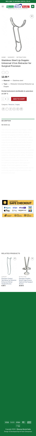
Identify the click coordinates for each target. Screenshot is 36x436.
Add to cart (19, 99)
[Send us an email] (12, 322)
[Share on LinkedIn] (21, 109)
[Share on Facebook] (7, 109)
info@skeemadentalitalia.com (15, 400)
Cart (6, 370)
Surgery (11, 57)
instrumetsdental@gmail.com (15, 404)
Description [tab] (6, 121)
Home (4, 57)
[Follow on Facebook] (4, 322)
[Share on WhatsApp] (3, 109)
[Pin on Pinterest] (17, 109)
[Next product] (3, 72)
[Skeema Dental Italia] (18, 6)
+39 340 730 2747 (11, 391)
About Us (8, 374)
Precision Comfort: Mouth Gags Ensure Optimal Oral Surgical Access (25, 281)
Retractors (21, 57)
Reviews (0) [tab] (6, 125)
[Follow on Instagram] (8, 322)
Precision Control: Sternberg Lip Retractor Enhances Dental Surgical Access (9, 281)
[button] (3, 6)
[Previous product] (6, 72)
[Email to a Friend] (14, 109)
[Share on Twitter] (10, 109)
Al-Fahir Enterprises (25, 431)
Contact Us (9, 377)
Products (8, 367)
